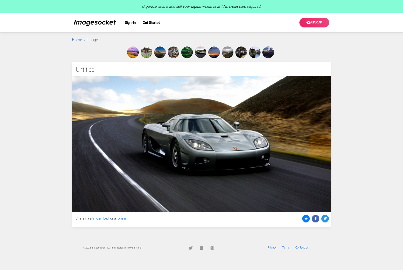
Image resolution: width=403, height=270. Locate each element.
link (94, 218)
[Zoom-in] (201, 144)
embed (104, 218)
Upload (314, 22)
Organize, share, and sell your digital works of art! (201, 6)
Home (77, 40)
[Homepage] (95, 23)
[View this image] (134, 52)
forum (121, 218)
